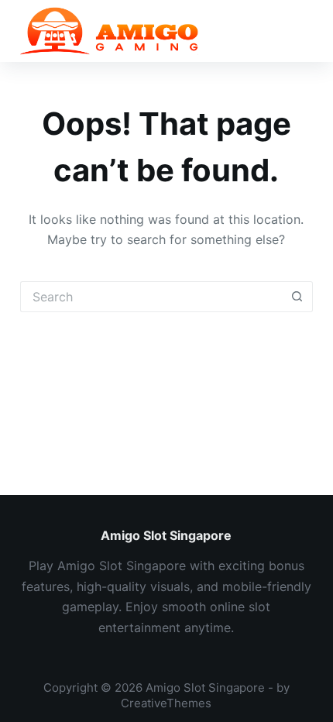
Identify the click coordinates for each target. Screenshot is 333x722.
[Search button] (297, 296)
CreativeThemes (166, 703)
